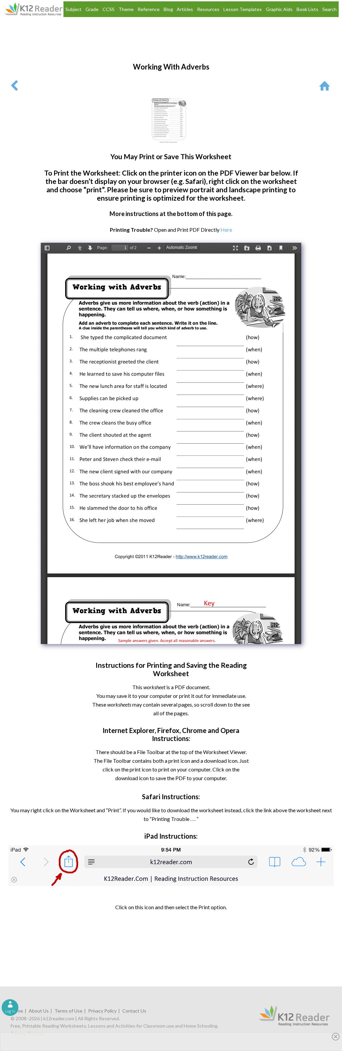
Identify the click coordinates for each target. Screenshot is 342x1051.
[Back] (14, 85)
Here (226, 229)
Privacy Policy (102, 1011)
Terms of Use (68, 1011)
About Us (39, 1011)
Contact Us (134, 1011)
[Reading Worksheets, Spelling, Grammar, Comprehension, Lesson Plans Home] (326, 85)
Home (17, 1011)
